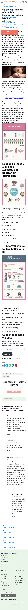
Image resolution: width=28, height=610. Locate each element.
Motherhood (19, 373)
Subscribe (7, 354)
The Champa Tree (17, 535)
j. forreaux (10, 497)
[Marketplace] (23, 2)
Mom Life (12, 373)
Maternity (3, 607)
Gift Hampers (4, 597)
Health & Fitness (6, 391)
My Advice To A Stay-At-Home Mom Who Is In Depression (14, 97)
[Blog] (20, 2)
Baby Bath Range (5, 603)
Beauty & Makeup (5, 605)
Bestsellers (4, 596)
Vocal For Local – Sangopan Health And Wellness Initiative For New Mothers (14, 400)
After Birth (5, 373)
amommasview (11, 481)
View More (14, 432)
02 (14, 358)
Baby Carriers (4, 601)
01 (12, 358)
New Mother (6, 376)
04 (19, 358)
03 (17, 358)
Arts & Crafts (4, 599)
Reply (8, 474)
